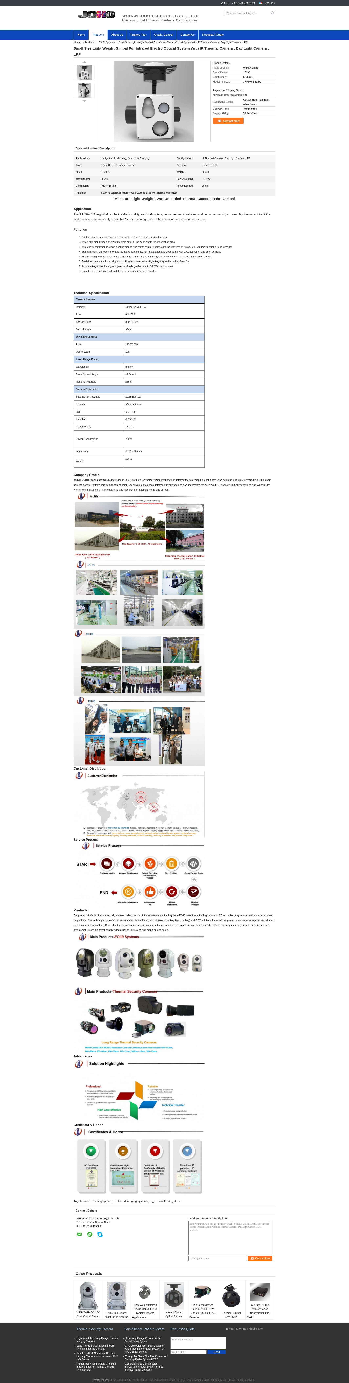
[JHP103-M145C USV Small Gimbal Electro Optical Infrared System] (88, 1296)
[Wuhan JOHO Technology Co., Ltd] (96, 13)
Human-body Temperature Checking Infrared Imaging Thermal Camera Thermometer (97, 1366)
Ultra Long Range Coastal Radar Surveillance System (143, 1340)
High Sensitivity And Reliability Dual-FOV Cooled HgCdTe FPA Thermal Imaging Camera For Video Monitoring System (203, 1309)
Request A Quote (213, 34)
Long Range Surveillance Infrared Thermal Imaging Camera (95, 1347)
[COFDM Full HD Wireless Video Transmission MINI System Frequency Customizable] (260, 1292)
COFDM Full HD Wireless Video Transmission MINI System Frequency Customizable (260, 1309)
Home (81, 34)
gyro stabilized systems (166, 1201)
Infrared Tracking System (96, 1201)
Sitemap (241, 1328)
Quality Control (163, 34)
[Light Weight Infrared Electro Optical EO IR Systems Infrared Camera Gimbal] (145, 1292)
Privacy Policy (100, 1380)
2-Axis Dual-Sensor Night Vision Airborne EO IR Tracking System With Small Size (116, 1317)
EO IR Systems (106, 42)
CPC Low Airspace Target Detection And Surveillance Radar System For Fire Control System (144, 1348)
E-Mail (230, 1328)
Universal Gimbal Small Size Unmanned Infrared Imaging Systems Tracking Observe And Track (231, 1317)
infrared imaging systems (132, 1201)
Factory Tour (138, 34)
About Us (117, 34)
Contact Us (188, 34)
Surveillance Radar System (144, 1329)
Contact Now (231, 120)
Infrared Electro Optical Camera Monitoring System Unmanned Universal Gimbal (174, 1317)
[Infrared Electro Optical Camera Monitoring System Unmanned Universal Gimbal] (174, 1296)
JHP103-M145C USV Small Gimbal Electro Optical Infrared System (88, 1317)
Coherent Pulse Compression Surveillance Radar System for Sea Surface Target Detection (144, 1366)
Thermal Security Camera (94, 1329)
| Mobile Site (255, 1328)
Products (98, 34)
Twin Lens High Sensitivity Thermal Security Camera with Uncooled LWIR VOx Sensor (97, 1356)
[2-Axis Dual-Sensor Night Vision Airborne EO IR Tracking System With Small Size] (116, 1296)
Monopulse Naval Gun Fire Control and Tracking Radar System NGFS (146, 1358)
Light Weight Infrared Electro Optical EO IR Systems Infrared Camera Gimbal (145, 1309)
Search (272, 13)
